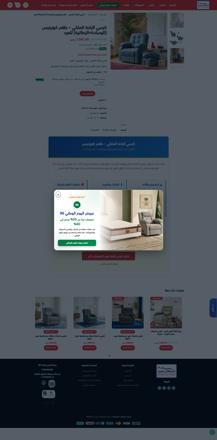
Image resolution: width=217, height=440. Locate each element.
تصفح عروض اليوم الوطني (77, 243)
